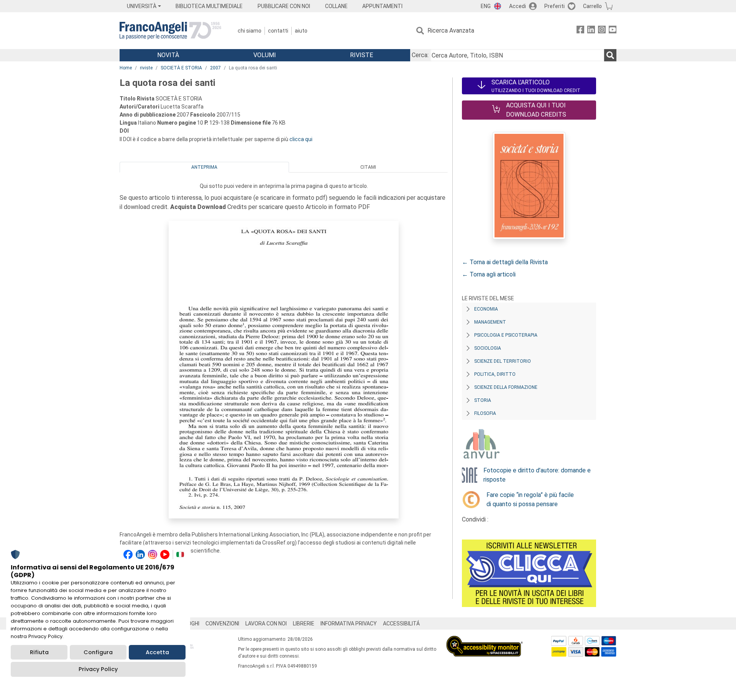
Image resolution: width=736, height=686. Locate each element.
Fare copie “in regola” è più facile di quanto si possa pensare (530, 499)
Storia (482, 400)
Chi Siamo (249, 31)
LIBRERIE (303, 623)
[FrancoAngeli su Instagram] (602, 31)
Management (490, 322)
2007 (215, 68)
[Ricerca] (610, 55)
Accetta (157, 652)
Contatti (278, 31)
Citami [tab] (368, 167)
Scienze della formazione (505, 387)
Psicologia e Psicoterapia (505, 335)
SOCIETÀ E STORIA (181, 68)
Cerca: (420, 55)
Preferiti (554, 6)
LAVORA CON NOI (266, 623)
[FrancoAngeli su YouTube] (612, 31)
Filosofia (485, 413)
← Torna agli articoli (489, 274)
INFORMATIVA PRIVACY (348, 623)
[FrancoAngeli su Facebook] (580, 31)
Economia (486, 309)
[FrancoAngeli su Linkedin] (591, 31)
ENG (486, 6)
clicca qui (300, 139)
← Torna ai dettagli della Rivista (505, 262)
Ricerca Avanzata (450, 30)
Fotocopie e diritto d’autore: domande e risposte (537, 475)
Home (126, 68)
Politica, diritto (495, 374)
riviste (146, 68)
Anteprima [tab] (204, 167)
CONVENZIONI (222, 623)
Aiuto (301, 31)
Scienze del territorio (502, 361)
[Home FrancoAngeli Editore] (170, 30)
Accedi (517, 6)
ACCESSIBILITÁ (401, 623)
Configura (98, 652)
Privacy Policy (98, 669)
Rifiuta (39, 652)
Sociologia (487, 348)
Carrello (592, 6)
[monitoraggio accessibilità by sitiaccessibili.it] (484, 640)
